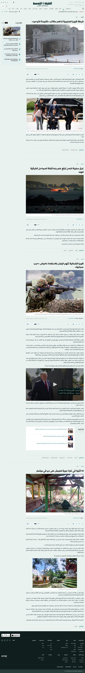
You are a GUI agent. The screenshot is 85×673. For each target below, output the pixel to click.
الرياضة (29, 8)
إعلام (51, 649)
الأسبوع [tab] (3, 22)
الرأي (60, 8)
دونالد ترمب (69, 457)
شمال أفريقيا (80, 647)
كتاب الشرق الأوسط (64, 647)
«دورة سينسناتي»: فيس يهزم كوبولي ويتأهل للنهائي (66, 11)
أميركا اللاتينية (73, 651)
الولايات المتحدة (73, 643)
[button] (55, 384)
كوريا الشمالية (65, 150)
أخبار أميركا (62, 457)
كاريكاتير (66, 645)
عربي (83, 2)
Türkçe (76, 2)
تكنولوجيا (40, 8)
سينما (51, 647)
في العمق (25, 8)
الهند (76, 250)
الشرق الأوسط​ (68, 8)
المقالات (67, 643)
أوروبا (75, 645)
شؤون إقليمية (81, 651)
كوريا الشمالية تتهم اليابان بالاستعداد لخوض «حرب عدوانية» (10, 39)
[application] (55, 384)
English (80, 2)
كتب (51, 643)
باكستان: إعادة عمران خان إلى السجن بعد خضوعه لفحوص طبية (11, 44)
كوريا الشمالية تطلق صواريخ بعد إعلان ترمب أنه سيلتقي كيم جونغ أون (51, 429)
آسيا (76, 17)
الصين (65, 250)
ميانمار (75, 626)
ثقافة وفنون (51, 8)
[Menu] (83, 8)
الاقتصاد (56, 8)
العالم (63, 8)
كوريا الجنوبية (74, 150)
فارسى (71, 2)
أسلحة (75, 457)
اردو (73, 2)
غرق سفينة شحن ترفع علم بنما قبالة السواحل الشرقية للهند (11, 54)
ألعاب (13, 8)
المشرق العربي (80, 649)
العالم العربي (82, 643)
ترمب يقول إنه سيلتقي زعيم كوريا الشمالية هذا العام (55, 436)
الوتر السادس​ (49, 645)
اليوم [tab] (6, 22)
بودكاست (17, 8)
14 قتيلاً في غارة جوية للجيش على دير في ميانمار (60, 471)
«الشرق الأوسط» (76, 68)
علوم (43, 645)
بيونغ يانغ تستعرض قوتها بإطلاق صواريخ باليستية (11, 60)
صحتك (43, 643)
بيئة (43, 647)
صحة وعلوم (46, 8)
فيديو (21, 8)
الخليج (81, 645)
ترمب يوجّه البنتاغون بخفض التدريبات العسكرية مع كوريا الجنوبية (52, 443)
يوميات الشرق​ (35, 8)
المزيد (9, 8)
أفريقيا (75, 649)
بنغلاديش (71, 250)
